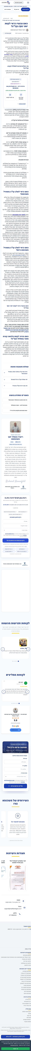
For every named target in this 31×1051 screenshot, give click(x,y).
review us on (14, 730)
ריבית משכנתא (27, 1001)
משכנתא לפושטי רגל (26, 987)
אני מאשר (15, 1048)
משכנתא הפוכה (27, 985)
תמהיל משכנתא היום (19, 255)
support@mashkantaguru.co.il (12, 909)
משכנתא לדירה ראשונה (25, 979)
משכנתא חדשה (27, 993)
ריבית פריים (28, 999)
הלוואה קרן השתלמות (26, 963)
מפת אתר (28, 1017)
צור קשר (29, 1015)
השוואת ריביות (7, 9)
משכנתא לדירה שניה (26, 981)
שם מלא (25, 758)
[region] (15, 824)
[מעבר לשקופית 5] (12, 661)
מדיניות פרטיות (14, 1045)
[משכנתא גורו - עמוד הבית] (6, 2)
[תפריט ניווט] (28, 2)
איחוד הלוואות (27, 965)
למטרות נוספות (22, 104)
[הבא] (3, 649)
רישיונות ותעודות (27, 1019)
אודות (29, 1013)
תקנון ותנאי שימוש (26, 1011)
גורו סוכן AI (16, 9)
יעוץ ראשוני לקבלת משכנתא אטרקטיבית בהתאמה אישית (16, 330)
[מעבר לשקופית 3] (15, 661)
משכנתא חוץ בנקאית (26, 989)
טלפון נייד (24, 766)
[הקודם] (28, 649)
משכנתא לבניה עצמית (26, 975)
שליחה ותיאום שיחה (17, 786)
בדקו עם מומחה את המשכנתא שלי (15, 540)
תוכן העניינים (8, 33)
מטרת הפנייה (24, 773)
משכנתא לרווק (27, 991)
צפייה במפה (28, 949)
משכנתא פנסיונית (27, 971)
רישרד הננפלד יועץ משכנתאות (18, 30)
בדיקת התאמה (25, 9)
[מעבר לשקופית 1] (18, 661)
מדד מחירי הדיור (27, 1005)
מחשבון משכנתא (18, 2)
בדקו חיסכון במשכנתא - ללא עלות (15, 1037)
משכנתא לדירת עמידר (26, 973)
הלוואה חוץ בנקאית (26, 959)
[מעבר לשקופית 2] (17, 703)
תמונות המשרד (27, 1021)
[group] (15, 875)
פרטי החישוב (16, 507)
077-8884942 (13, 915)
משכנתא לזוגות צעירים (25, 977)
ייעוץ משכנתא (6, 18)
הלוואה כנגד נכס (27, 961)
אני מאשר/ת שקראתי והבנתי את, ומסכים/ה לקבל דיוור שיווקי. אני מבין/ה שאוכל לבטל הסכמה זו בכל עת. (15, 535)
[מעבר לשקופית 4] (14, 703)
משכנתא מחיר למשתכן (25, 983)
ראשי (11, 18)
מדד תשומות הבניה (26, 1003)
